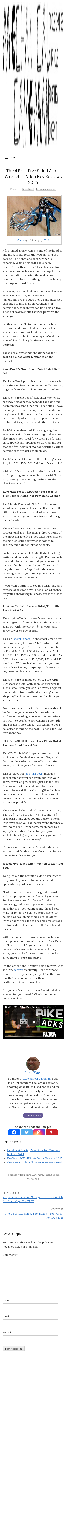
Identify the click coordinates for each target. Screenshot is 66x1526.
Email (7, 1316)
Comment (10, 1254)
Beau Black (28, 188)
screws (18, 970)
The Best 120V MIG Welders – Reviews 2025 (34, 1158)
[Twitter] (27, 1132)
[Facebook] (14, 1132)
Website (8, 1332)
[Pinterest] (52, 1132)
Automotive (24, 1174)
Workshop (33, 1178)
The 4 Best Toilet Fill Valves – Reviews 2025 (34, 1162)
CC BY (47, 240)
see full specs (21, 638)
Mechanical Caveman (37, 1078)
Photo (20, 240)
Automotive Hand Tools (45, 1174)
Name (7, 1300)
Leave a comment (46, 188)
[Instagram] (39, 1132)
